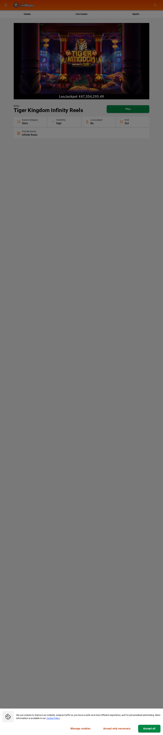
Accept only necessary (117, 728)
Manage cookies (80, 728)
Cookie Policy (53, 718)
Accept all (149, 728)
